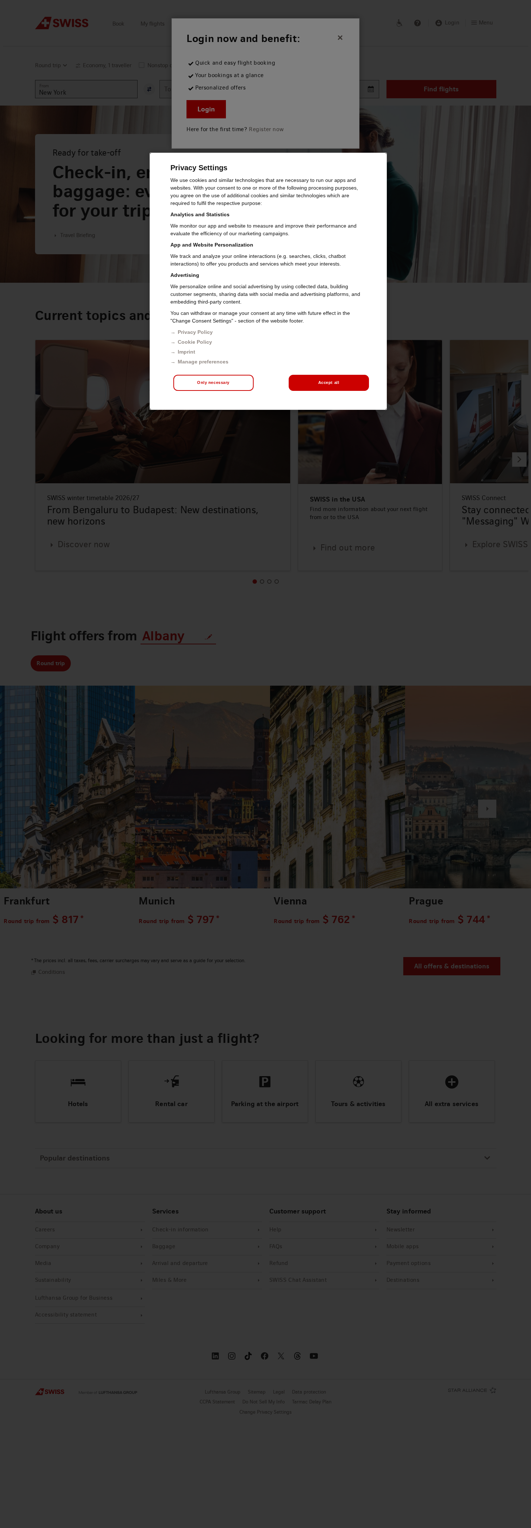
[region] (268, 281)
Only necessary (213, 382)
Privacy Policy (195, 332)
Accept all (328, 382)
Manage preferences (203, 362)
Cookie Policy (195, 342)
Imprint (186, 352)
